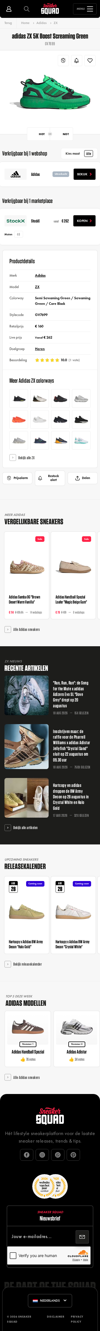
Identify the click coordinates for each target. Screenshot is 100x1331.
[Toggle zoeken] (27, 9)
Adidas (41, 23)
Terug (8, 23)
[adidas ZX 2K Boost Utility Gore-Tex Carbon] (81, 419)
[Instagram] (42, 1155)
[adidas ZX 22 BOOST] (60, 398)
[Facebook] (26, 1155)
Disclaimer (55, 1316)
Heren (40, 348)
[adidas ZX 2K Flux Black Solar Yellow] (18, 398)
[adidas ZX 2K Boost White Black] (39, 398)
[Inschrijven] (82, 1237)
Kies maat (78, 153)
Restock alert (53, 478)
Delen (86, 478)
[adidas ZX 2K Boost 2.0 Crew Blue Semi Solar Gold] (60, 440)
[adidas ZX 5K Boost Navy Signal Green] (39, 440)
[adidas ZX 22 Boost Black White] (60, 419)
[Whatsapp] (57, 1155)
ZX (56, 23)
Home (25, 23)
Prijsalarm (21, 478)
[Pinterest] (73, 1155)
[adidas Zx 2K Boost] (81, 440)
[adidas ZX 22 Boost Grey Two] (18, 440)
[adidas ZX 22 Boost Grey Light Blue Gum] (81, 398)
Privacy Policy (77, 1319)
